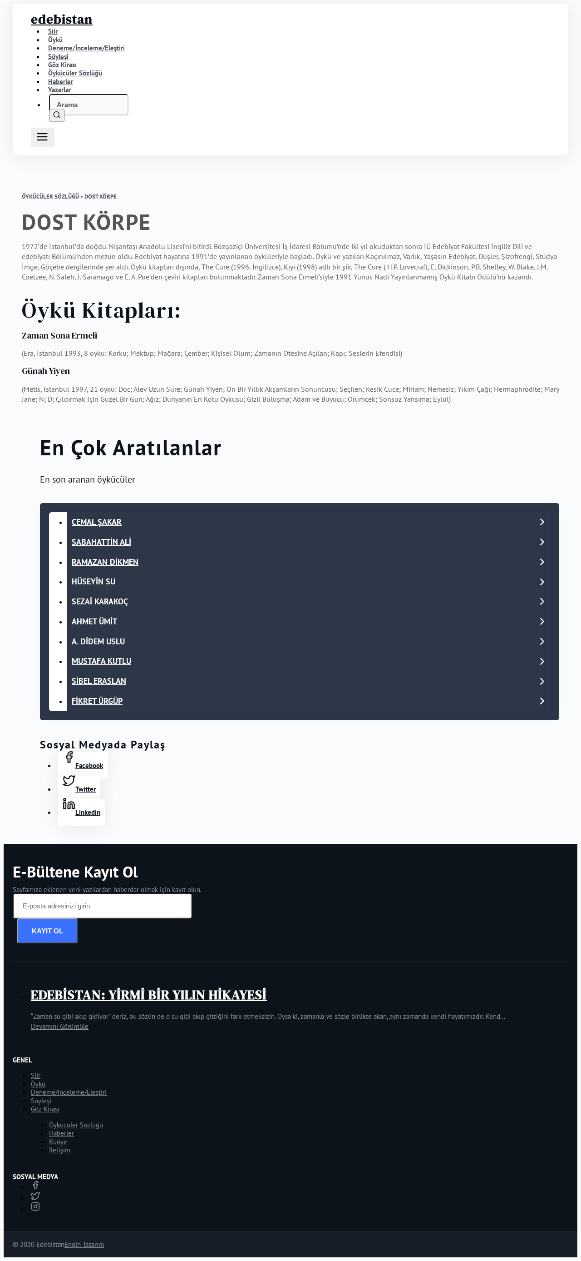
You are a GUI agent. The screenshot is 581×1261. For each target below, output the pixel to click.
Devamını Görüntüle (60, 1026)
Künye (58, 1141)
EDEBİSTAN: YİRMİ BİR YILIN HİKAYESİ (149, 995)
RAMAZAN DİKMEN (105, 562)
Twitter (85, 789)
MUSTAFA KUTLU (101, 661)
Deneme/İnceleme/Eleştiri (86, 48)
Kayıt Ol (47, 931)
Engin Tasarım (84, 1244)
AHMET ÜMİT (94, 621)
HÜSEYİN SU (93, 581)
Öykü (38, 1084)
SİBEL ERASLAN (99, 681)
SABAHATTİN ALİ (101, 542)
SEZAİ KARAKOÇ (100, 601)
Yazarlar (59, 89)
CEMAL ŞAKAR (97, 522)
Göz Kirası (45, 1109)
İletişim (59, 1150)
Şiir (35, 1075)
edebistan (62, 19)
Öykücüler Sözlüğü (76, 1125)
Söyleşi (41, 1101)
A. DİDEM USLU (98, 641)
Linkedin (87, 812)
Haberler (61, 1133)
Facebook (89, 765)
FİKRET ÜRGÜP (97, 701)
